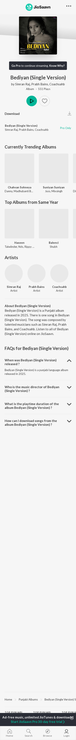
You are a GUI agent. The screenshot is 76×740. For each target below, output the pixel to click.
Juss (47, 191)
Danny (8, 191)
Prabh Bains (39, 84)
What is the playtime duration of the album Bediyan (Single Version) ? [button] (32, 405)
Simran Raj (22, 84)
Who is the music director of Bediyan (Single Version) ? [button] (32, 389)
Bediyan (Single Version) (21, 125)
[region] (38, 699)
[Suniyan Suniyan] (53, 168)
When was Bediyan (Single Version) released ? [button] (31, 362)
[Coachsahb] (59, 273)
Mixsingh (57, 191)
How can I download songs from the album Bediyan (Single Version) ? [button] (31, 422)
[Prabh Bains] (36, 273)
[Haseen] (19, 223)
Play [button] (31, 101)
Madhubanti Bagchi (25, 191)
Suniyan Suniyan (54, 187)
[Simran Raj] (14, 273)
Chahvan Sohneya (19, 187)
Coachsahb (57, 84)
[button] (44, 101)
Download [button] (12, 114)
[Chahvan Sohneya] (19, 168)
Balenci (54, 242)
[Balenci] (53, 223)
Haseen (19, 242)
